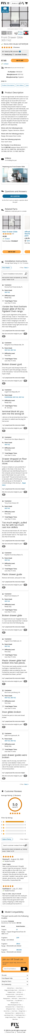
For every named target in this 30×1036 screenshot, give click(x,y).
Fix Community (6, 984)
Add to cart (19, 60)
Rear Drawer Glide (9, 232)
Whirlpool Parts (14, 1002)
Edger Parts (21, 1017)
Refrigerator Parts (10, 1009)
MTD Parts (14, 998)
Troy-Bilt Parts (18, 1000)
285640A (19, 950)
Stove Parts (7, 1011)
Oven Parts (14, 1011)
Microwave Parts (9, 1013)
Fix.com (4, 975)
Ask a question (15, 196)
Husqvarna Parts (10, 994)
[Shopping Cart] (26, 3)
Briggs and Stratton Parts (11, 990)
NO (4, 336)
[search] (20, 3)
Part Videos (20, 85)
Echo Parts (21, 990)
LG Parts (19, 996)
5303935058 (8, 397)
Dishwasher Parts (10, 1007)
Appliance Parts (20, 1013)
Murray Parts (22, 998)
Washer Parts (19, 1007)
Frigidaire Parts (11, 992)
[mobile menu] (8, 3)
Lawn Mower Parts (9, 1015)
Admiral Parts (10, 988)
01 (17, 929)
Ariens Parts (19, 988)
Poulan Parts (10, 1000)
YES (25, 333)
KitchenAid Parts (11, 996)
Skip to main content (15, 15)
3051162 (7, 292)
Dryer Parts (20, 1009)
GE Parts (19, 992)
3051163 (7, 350)
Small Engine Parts (20, 1015)
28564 (18, 944)
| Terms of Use (9, 1032)
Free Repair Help (7, 978)
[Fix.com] (3, 3)
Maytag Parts (6, 998)
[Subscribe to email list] (24, 969)
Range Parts (22, 1011)
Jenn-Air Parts (19, 994)
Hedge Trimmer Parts (10, 1017)
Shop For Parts (6, 981)
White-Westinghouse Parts (14, 1004)
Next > (26, 268)
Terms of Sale (21, 1032)
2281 (17, 938)
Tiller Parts (15, 1019)
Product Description (8, 85)
